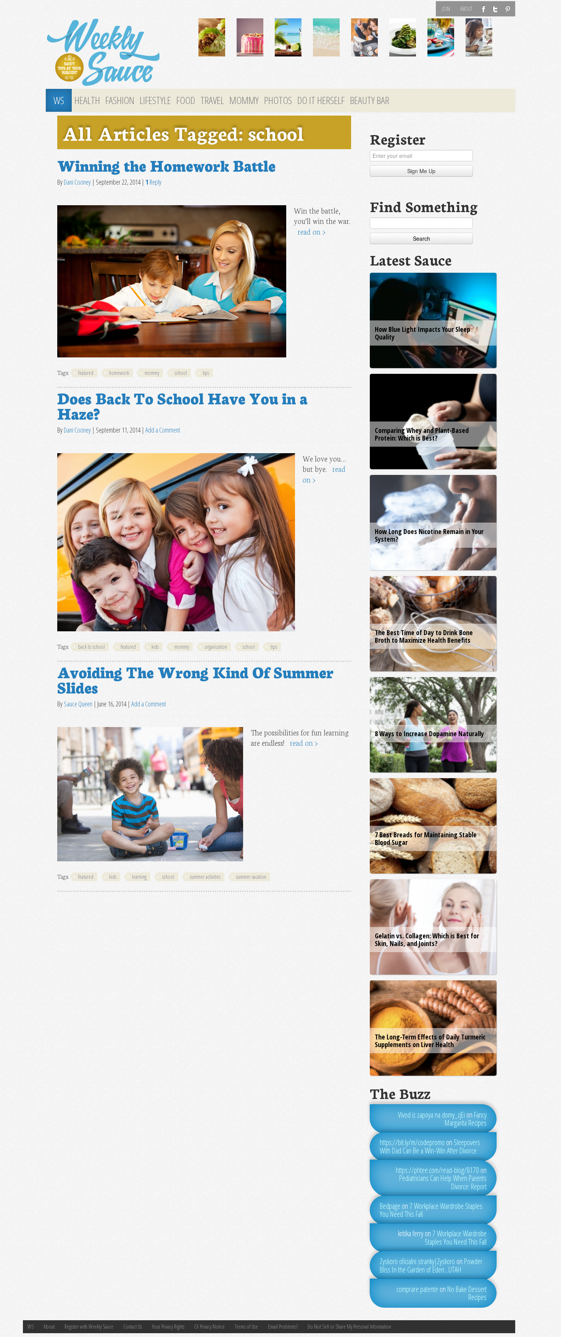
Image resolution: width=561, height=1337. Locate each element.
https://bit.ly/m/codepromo (412, 1142)
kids (155, 646)
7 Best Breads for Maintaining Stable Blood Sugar (426, 838)
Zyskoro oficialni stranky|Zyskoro (417, 1261)
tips (206, 372)
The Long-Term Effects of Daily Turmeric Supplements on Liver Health (430, 1040)
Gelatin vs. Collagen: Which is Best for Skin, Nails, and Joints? (427, 939)
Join (446, 8)
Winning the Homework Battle (166, 165)
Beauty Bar (369, 100)
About (466, 8)
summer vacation (251, 876)
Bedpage (390, 1206)
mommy (152, 372)
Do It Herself (321, 100)
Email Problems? (283, 1326)
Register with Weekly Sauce (88, 1326)
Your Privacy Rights (168, 1326)
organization (216, 646)
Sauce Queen (78, 703)
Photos (278, 100)
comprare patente (417, 1289)
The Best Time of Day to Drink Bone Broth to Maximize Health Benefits (424, 636)
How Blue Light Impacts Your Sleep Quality (422, 333)
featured (86, 372)
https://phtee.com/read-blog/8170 (437, 1170)
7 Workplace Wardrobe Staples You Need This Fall (431, 1210)
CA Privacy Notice (209, 1326)
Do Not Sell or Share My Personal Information (349, 1326)
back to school (91, 646)
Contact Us (132, 1326)
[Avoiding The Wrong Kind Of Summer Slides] (150, 794)
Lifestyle (155, 100)
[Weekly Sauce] (116, 52)
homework (119, 372)
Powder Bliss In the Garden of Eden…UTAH (431, 1265)
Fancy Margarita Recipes (466, 1119)
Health (87, 100)
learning (139, 876)
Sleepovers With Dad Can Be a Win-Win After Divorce (430, 1146)
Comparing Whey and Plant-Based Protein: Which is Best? (422, 434)
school (181, 372)
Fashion (119, 100)
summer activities (205, 876)
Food (185, 100)
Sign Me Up (421, 171)
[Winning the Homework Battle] (171, 281)
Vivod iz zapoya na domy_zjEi (431, 1115)
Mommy (244, 100)
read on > (312, 231)
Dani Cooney (77, 182)
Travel (212, 100)
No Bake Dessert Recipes (467, 1293)
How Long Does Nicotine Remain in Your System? (429, 535)
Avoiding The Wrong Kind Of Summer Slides (195, 679)
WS (58, 100)
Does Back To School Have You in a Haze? (182, 405)
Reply (153, 182)
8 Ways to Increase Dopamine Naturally (429, 733)
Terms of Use (246, 1326)
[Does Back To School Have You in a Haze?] (176, 542)
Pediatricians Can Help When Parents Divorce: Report (443, 1182)
